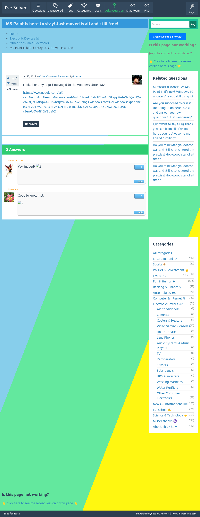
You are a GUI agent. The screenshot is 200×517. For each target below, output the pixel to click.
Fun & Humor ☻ (164, 281)
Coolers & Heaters (169, 320)
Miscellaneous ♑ (165, 421)
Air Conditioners (168, 309)
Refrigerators (166, 359)
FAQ (147, 10)
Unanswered (55, 10)
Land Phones (166, 337)
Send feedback (12, 514)
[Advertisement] (75, 62)
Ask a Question (114, 10)
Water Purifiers (167, 387)
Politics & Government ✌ (171, 270)
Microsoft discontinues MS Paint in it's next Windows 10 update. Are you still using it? (173, 91)
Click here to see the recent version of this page (40, 503)
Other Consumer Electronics (54, 76)
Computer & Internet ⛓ (169, 298)
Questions (38, 10)
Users (98, 10)
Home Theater (167, 332)
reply (140, 181)
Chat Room (133, 10)
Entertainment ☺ (165, 258)
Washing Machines (170, 382)
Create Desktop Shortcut (167, 36)
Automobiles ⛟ (164, 292)
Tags (70, 10)
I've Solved (16, 7)
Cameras (163, 314)
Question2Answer (159, 513)
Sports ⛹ (160, 264)
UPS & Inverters (168, 376)
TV (159, 353)
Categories (84, 10)
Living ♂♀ (160, 275)
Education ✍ (162, 409)
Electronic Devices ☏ (168, 304)
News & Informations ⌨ (170, 404)
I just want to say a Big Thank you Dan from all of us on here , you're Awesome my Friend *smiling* (173, 131)
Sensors (162, 365)
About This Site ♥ (165, 426)
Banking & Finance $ (167, 287)
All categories (162, 253)
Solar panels (165, 370)
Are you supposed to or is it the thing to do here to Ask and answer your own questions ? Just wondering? (172, 110)
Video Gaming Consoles (173, 326)
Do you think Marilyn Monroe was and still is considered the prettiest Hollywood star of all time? (173, 152)
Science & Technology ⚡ (170, 415)
